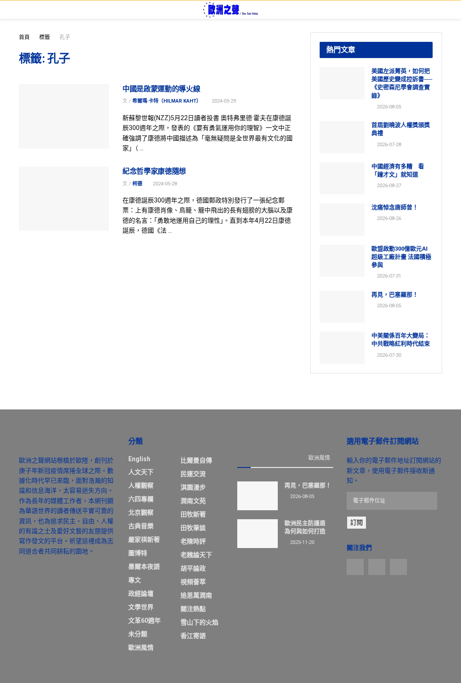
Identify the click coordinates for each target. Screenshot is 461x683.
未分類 (137, 634)
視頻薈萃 (193, 581)
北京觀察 (141, 512)
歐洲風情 (141, 647)
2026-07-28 (388, 145)
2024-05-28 (164, 184)
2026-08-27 (388, 186)
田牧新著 (193, 514)
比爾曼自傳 (196, 460)
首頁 (24, 37)
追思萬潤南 (196, 595)
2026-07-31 (388, 276)
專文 (134, 580)
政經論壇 (141, 593)
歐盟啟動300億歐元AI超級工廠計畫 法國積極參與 (401, 256)
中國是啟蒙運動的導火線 (161, 89)
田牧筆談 (193, 527)
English (139, 459)
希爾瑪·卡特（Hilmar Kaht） (166, 101)
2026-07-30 (388, 355)
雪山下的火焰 (199, 622)
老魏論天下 (196, 554)
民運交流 (193, 473)
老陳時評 (193, 541)
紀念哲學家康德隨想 (154, 171)
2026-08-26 (388, 218)
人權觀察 (141, 485)
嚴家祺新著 (144, 539)
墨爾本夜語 (144, 566)
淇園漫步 (193, 487)
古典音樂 (141, 526)
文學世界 (141, 607)
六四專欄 (141, 499)
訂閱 (356, 522)
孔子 (64, 37)
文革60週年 (144, 620)
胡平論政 (193, 568)
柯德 (137, 184)
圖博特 (137, 553)
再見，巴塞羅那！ (394, 294)
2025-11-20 (301, 542)
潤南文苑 (193, 500)
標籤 (44, 37)
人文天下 (141, 472)
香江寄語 (193, 635)
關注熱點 (193, 608)
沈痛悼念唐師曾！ (394, 207)
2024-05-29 (223, 101)
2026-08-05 (388, 107)
